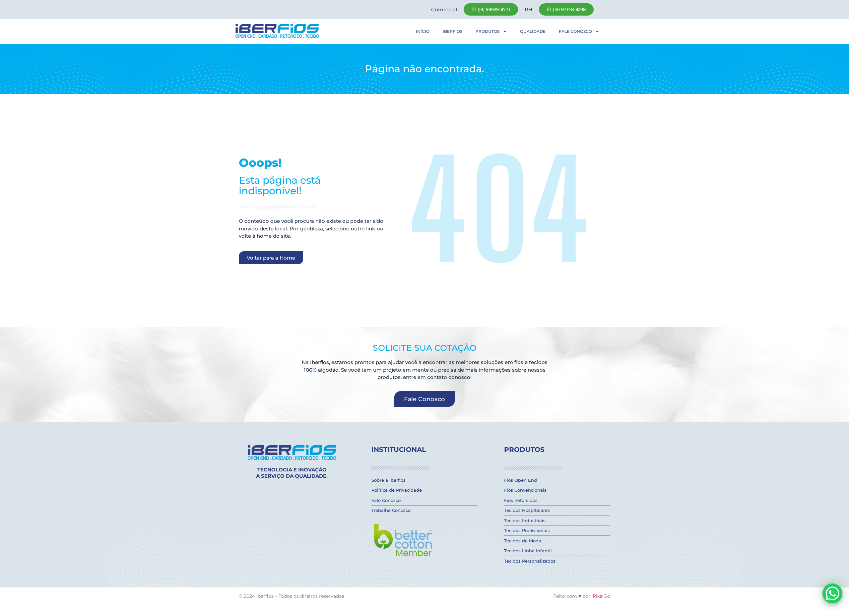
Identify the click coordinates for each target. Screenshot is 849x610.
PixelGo (601, 596)
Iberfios (452, 31)
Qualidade (533, 31)
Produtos (487, 31)
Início (422, 31)
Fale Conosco (575, 31)
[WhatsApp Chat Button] (832, 593)
